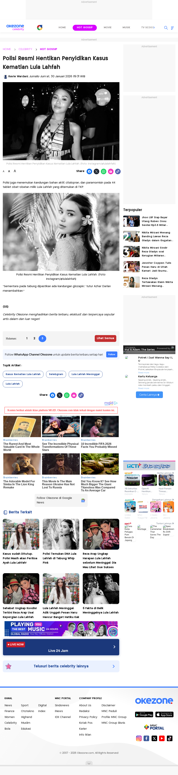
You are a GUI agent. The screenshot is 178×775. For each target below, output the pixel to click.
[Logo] (39, 27)
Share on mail (111, 172)
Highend (26, 717)
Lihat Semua (105, 338)
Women (10, 717)
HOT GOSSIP (48, 49)
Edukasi (26, 729)
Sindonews (62, 705)
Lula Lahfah (13, 384)
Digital (42, 705)
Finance (9, 711)
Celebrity (11, 723)
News (8, 705)
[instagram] (139, 738)
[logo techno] (15, 28)
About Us (85, 705)
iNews (59, 711)
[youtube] (162, 738)
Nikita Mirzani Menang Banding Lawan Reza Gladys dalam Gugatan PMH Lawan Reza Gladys (157, 236)
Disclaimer (108, 705)
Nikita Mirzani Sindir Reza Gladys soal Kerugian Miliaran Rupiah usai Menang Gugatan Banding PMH (156, 252)
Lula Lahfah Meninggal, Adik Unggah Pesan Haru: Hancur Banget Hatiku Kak (61, 613)
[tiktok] (169, 738)
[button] (154, 27)
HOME (7, 49)
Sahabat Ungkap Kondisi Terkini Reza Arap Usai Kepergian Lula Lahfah (20, 613)
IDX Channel (63, 717)
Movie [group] (107, 27)
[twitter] (154, 738)
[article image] (131, 221)
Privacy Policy (88, 717)
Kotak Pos (85, 723)
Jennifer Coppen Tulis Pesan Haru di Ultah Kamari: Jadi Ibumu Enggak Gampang (156, 267)
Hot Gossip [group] (85, 27)
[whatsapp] (104, 172)
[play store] (144, 714)
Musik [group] (126, 27)
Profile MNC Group (114, 717)
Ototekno (27, 711)
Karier (83, 729)
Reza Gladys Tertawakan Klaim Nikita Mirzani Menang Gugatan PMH (157, 282)
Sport (25, 705)
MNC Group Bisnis (113, 723)
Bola (7, 729)
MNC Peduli (109, 711)
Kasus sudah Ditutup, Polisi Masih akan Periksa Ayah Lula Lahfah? (20, 558)
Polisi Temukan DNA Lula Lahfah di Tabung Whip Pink (59, 558)
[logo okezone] (154, 701)
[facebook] (146, 738)
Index (41, 711)
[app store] (164, 714)
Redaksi (84, 711)
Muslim (25, 723)
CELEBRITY (25, 49)
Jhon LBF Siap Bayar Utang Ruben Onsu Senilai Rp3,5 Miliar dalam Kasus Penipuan (156, 221)
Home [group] (62, 27)
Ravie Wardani (18, 76)
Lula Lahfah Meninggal (86, 374)
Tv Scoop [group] (148, 27)
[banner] (61, 635)
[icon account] (5, 76)
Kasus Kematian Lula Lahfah (23, 374)
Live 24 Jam (58, 651)
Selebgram (56, 374)
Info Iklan (85, 734)
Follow (111, 354)
